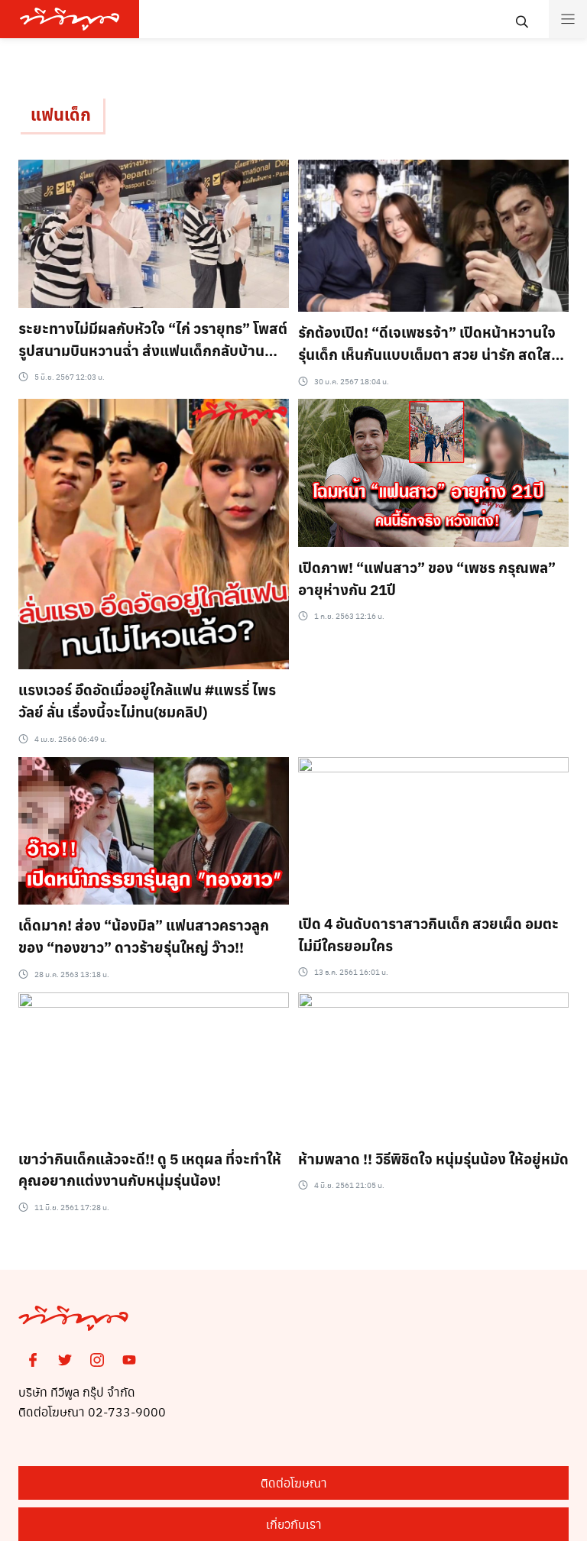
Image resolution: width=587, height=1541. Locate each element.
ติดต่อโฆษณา (294, 1482)
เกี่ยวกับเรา (294, 1524)
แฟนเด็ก (61, 114)
